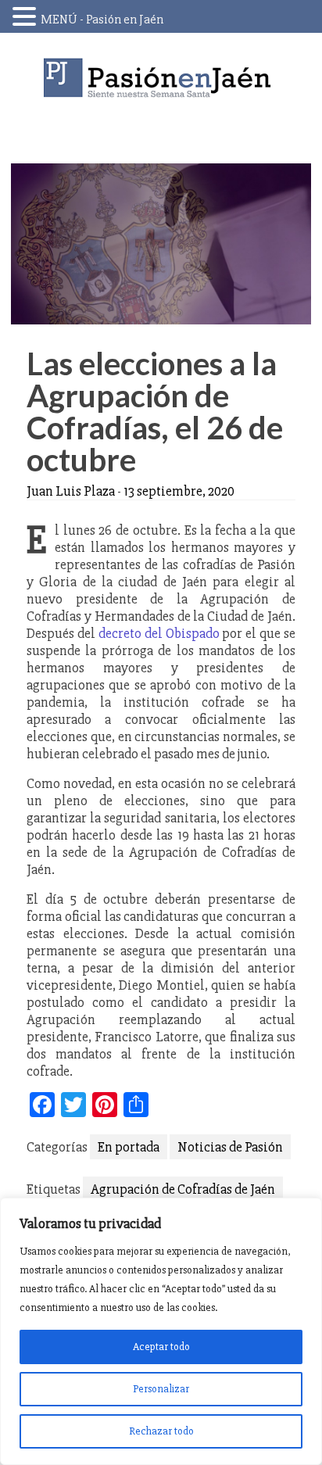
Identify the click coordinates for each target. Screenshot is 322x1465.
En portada (128, 1146)
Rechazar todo (161, 1431)
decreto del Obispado (159, 633)
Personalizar (161, 1388)
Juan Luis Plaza (71, 491)
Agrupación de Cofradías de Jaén (183, 1189)
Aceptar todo (161, 1346)
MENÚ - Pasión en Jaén (102, 19)
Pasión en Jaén (161, 77)
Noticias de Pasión (230, 1146)
